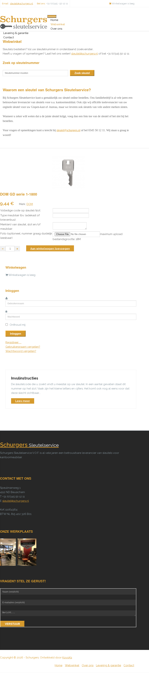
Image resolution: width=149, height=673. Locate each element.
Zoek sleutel (82, 73)
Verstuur (12, 623)
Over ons (56, 28)
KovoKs (67, 657)
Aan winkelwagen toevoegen (50, 248)
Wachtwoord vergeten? (20, 351)
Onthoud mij (17, 324)
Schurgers (29, 445)
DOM (30, 204)
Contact (8, 37)
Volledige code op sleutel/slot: (20, 210)
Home (54, 20)
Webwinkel (58, 24)
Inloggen (15, 333)
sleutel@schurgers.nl (21, 3)
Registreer (12, 342)
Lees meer (22, 401)
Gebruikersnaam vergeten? (22, 346)
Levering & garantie (15, 33)
